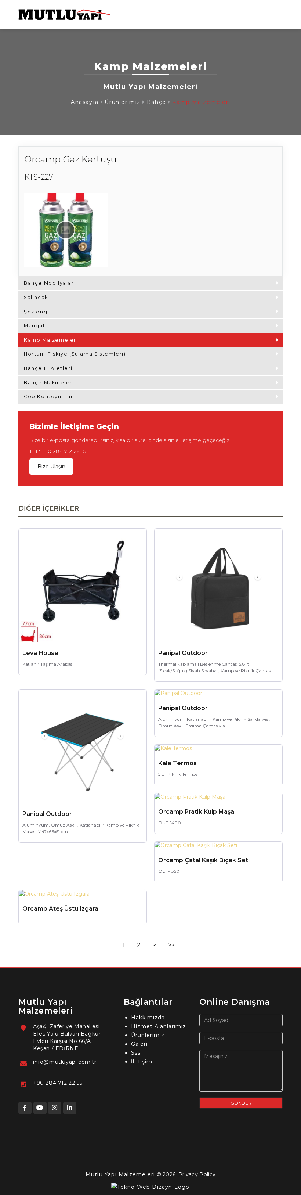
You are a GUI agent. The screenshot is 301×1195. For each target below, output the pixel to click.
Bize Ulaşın (51, 466)
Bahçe (156, 102)
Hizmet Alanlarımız (158, 1026)
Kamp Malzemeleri (201, 102)
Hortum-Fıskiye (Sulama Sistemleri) (75, 354)
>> (171, 945)
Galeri (139, 1044)
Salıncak (36, 297)
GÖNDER (241, 1103)
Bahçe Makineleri (49, 382)
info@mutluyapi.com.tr (65, 1062)
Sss (136, 1053)
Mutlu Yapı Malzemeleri (120, 1174)
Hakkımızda (148, 1017)
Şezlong (35, 311)
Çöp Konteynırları (49, 396)
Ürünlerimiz (123, 102)
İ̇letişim (141, 1061)
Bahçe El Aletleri (48, 368)
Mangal (34, 325)
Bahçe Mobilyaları (50, 283)
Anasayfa (85, 102)
